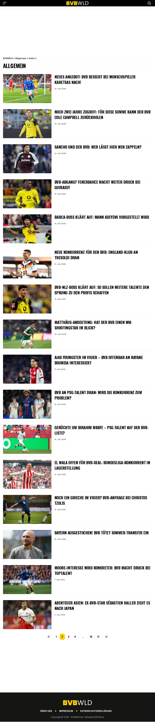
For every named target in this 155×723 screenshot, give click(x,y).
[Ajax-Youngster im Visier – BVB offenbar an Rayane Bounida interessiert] (27, 369)
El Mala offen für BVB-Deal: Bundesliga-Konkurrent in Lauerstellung (102, 465)
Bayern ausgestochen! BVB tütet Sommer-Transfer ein (101, 533)
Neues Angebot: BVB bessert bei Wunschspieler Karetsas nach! (94, 79)
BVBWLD (8, 58)
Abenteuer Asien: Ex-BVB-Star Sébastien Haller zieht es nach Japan (102, 605)
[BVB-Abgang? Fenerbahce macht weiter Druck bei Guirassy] (27, 193)
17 (98, 637)
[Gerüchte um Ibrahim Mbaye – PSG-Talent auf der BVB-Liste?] (27, 439)
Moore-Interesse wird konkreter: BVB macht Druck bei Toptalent (102, 570)
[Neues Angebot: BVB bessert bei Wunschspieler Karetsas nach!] (27, 88)
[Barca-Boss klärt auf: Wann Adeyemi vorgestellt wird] (27, 228)
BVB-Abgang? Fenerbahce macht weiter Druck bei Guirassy (97, 184)
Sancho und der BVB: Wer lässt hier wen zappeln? (97, 147)
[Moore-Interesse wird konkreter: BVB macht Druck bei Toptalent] (27, 579)
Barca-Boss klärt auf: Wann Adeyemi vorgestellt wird (101, 217)
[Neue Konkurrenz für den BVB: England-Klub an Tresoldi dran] (27, 263)
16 (91, 637)
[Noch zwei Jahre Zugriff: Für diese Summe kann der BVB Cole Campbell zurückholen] (27, 123)
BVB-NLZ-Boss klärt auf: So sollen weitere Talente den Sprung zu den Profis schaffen (101, 290)
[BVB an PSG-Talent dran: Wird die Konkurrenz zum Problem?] (27, 404)
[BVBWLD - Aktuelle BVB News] (77, 3)
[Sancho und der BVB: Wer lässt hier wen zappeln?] (27, 158)
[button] (5, 3)
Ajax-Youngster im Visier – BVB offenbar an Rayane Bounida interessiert (98, 360)
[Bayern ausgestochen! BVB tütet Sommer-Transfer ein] (27, 544)
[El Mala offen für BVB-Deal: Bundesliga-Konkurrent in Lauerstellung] (27, 474)
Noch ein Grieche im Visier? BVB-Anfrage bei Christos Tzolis (100, 500)
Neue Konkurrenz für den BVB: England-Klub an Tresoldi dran (96, 254)
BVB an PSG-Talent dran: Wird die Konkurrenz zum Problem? (98, 395)
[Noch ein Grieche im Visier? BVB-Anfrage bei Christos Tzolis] (27, 509)
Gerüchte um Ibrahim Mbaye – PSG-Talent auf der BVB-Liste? (101, 430)
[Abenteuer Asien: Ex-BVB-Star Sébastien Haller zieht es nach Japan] (27, 614)
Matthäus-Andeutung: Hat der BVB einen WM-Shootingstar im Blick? (93, 325)
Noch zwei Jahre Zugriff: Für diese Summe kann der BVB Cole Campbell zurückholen (102, 114)
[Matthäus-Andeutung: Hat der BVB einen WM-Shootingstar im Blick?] (27, 334)
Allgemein (20, 58)
